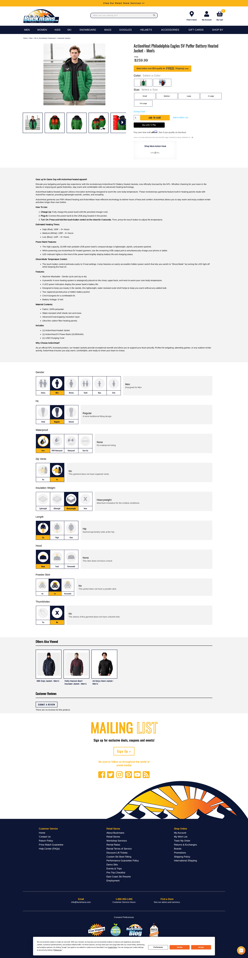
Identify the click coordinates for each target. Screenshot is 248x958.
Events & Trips (114, 868)
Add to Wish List (180, 117)
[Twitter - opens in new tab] (110, 775)
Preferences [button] (57, 950)
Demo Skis (112, 864)
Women (42, 29)
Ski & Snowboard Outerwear (45, 38)
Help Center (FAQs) (49, 848)
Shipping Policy (182, 856)
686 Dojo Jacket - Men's (48, 681)
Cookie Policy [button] (112, 947)
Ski (69, 29)
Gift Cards (196, 29)
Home (25, 38)
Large (189, 96)
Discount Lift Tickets (116, 852)
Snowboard (87, 29)
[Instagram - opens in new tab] (119, 775)
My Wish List (180, 836)
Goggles (125, 29)
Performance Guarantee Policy (122, 860)
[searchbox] (154, 15)
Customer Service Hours (124, 902)
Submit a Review (46, 704)
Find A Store (192, 20)
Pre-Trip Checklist (115, 872)
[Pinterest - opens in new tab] (128, 775)
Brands (177, 848)
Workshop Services (116, 840)
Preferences (158, 947)
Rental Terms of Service (119, 848)
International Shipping (185, 860)
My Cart (220, 15)
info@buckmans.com (81, 902)
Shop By (217, 29)
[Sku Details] (192, 137)
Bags (107, 29)
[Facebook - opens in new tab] (101, 775)
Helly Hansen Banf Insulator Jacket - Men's (76, 682)
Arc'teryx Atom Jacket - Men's (103, 682)
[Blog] (146, 775)
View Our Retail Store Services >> (124, 3)
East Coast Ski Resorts (118, 876)
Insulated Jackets (63, 38)
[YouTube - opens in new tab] (137, 775)
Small (145, 96)
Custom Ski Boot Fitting (118, 856)
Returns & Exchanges (185, 844)
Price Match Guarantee (51, 844)
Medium (167, 96)
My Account (206, 20)
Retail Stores (113, 836)
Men (27, 29)
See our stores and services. (167, 902)
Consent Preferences (124, 917)
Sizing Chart (139, 111)
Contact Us (45, 836)
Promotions (180, 852)
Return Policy (46, 840)
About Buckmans (115, 832)
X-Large (211, 96)
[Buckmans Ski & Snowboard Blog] (135, 930)
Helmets (146, 29)
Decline (179, 947)
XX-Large (143, 103)
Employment (113, 880)
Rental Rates (113, 844)
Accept (201, 947)
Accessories (170, 29)
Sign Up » (124, 751)
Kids (57, 29)
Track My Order (182, 840)
